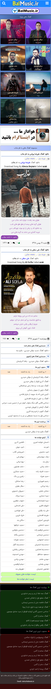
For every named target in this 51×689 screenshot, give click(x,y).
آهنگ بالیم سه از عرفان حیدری (36, 431)
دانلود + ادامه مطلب (9, 237)
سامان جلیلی (44, 491)
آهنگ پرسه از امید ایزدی (39, 669)
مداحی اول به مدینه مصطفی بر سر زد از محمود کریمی (28, 415)
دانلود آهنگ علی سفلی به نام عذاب (36, 250)
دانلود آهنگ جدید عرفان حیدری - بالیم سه (32, 350)
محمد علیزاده (19, 539)
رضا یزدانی (45, 486)
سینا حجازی (44, 496)
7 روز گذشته (42, 372)
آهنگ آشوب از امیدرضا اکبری (37, 411)
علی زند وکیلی (43, 510)
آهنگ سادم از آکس (41, 616)
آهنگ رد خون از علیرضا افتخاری (36, 398)
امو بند (46, 447)
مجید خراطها (19, 525)
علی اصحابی (19, 505)
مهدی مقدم (44, 559)
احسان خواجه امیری (41, 442)
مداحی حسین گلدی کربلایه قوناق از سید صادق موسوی (27, 611)
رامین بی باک (19, 476)
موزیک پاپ (42, 158)
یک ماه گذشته (25, 372)
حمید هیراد (44, 476)
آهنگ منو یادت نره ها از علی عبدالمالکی (33, 385)
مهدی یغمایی (43, 564)
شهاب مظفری (18, 500)
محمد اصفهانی (43, 539)
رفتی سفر (38, 122)
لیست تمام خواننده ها (25, 579)
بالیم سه (38, 42)
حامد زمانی (44, 466)
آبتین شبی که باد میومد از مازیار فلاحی (33, 394)
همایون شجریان (43, 569)
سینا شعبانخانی (43, 500)
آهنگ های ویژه (25, 17)
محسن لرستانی (43, 535)
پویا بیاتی (20, 461)
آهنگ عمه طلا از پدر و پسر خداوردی (34, 593)
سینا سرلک (19, 496)
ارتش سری (13, 95)
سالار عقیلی (38, 119)
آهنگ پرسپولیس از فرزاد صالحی (36, 637)
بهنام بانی (20, 457)
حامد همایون (13, 66)
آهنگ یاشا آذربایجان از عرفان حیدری (34, 377)
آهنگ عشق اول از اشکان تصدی (36, 598)
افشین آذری (19, 442)
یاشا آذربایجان (12, 42)
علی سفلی (25, 258)
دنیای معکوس (13, 122)
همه (9, 372)
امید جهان (20, 447)
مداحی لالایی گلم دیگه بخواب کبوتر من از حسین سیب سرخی (25, 403)
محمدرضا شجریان (42, 544)
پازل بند (46, 461)
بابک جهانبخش (43, 457)
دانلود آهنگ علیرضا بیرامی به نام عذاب (35, 154)
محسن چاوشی (18, 530)
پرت (38, 95)
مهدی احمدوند (18, 554)
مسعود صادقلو (43, 554)
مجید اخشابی (43, 525)
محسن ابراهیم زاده (42, 530)
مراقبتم (13, 69)
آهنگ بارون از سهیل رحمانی (37, 390)
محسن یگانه (19, 535)
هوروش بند (19, 569)
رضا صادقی (13, 119)
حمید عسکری (18, 471)
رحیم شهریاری (43, 481)
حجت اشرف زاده (42, 471)
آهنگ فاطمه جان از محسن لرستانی (35, 602)
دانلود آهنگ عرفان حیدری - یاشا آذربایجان (32, 361)
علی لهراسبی (19, 510)
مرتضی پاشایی (18, 549)
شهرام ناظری (44, 505)
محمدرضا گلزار (18, 544)
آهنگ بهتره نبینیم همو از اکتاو (37, 620)
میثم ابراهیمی (19, 564)
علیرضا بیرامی (25, 162)
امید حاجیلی (44, 452)
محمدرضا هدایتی (42, 549)
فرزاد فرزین (20, 515)
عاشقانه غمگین (30, 158)
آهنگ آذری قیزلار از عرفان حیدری (36, 381)
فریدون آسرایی (43, 520)
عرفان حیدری (38, 39)
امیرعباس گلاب (38, 92)
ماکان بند (20, 520)
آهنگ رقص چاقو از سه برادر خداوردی (34, 625)
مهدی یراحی (19, 559)
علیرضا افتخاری (43, 515)
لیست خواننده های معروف (26, 574)
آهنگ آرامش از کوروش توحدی (36, 407)
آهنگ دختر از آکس (41, 664)
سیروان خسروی (18, 491)
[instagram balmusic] (25, 142)
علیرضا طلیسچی (13, 92)
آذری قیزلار (38, 69)
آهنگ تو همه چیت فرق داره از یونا (35, 607)
